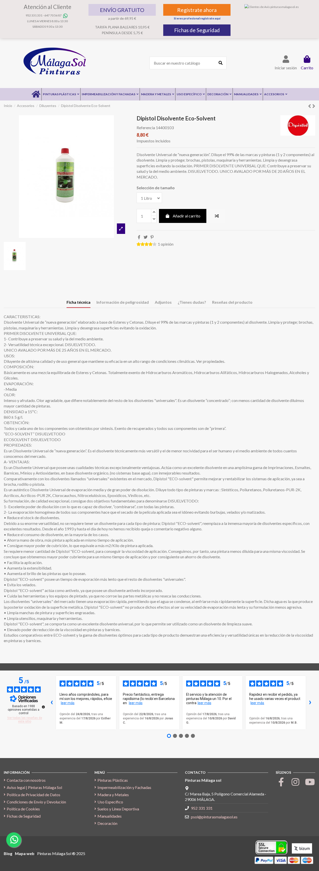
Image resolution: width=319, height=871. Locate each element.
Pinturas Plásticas (112, 780)
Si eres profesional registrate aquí (197, 18)
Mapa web (24, 853)
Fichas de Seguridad (197, 30)
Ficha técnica (78, 302)
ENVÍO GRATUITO (122, 10)
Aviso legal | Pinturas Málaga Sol (34, 787)
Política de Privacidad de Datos (33, 794)
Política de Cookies (23, 808)
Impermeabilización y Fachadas (124, 787)
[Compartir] (139, 237)
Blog (8, 853)
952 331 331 (34, 15)
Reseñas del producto (232, 302)
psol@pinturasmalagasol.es (214, 816)
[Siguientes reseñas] (310, 702)
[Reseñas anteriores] (51, 702)
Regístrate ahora (197, 10)
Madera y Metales (113, 794)
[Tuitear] (146, 237)
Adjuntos (163, 302)
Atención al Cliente (47, 6)
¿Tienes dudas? (192, 302)
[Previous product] (310, 105)
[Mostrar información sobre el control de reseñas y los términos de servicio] (43, 707)
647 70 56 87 (53, 15)
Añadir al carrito (186, 215)
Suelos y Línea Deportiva (118, 808)
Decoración (107, 823)
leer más (68, 703)
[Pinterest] (152, 237)
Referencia (146, 127)
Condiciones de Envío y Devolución (36, 801)
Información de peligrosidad (122, 302)
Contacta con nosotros (26, 780)
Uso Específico (110, 801)
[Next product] (313, 105)
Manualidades (109, 816)
